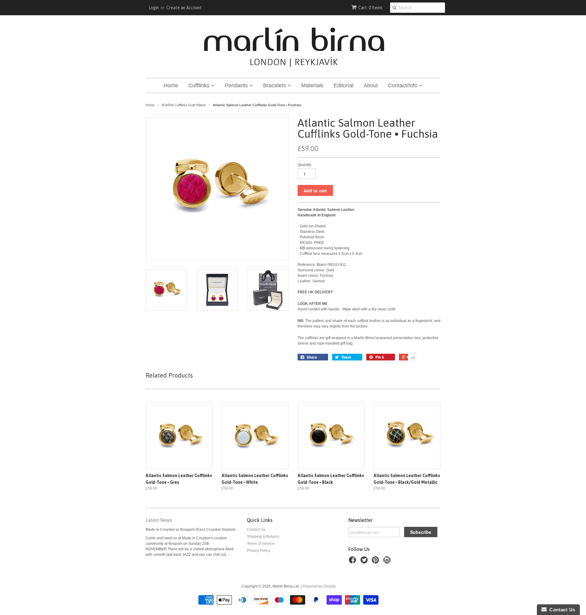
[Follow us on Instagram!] (387, 561)
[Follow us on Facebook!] (353, 561)
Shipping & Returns (263, 536)
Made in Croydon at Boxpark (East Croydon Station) (190, 529)
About (371, 85)
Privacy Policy (258, 550)
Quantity (304, 165)
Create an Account (184, 7)
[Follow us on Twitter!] (365, 561)
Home (171, 85)
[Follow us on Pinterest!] (376, 561)
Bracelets (275, 85)
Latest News (159, 520)
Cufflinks (199, 85)
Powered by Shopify (319, 586)
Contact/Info (403, 85)
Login (154, 7)
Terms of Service (260, 543)
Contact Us (256, 529)
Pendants (237, 85)
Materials (312, 85)
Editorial (343, 85)
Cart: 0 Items (370, 7)
